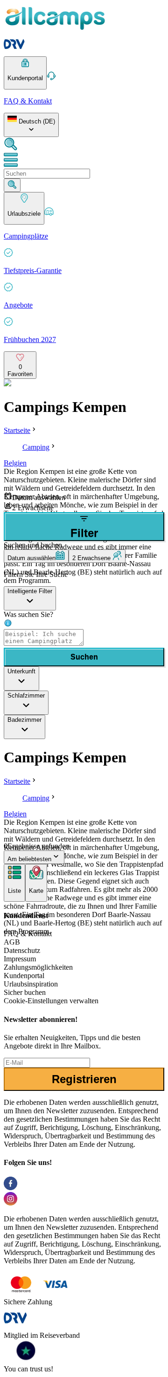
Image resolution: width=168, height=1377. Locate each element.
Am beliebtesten (29, 859)
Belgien (15, 463)
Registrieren (84, 1079)
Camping (35, 447)
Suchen (84, 657)
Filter (84, 533)
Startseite (17, 430)
